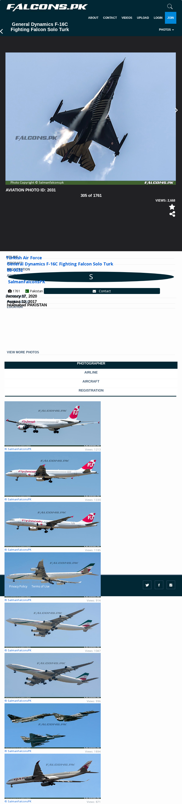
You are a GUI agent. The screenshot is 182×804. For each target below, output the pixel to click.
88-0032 (15, 270)
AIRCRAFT (91, 381)
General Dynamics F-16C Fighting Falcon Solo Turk (60, 264)
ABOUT (93, 17)
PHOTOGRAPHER (91, 363)
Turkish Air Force (24, 257)
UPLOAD (143, 17)
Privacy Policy (18, 586)
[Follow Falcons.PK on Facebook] (159, 585)
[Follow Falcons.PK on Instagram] (171, 585)
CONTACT (110, 17)
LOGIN (158, 17)
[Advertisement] (92, 232)
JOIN (170, 17)
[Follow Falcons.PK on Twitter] (147, 585)
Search (148, 44)
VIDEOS (127, 17)
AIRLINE (91, 372)
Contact (103, 291)
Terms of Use (41, 586)
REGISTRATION (91, 390)
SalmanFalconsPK (26, 281)
